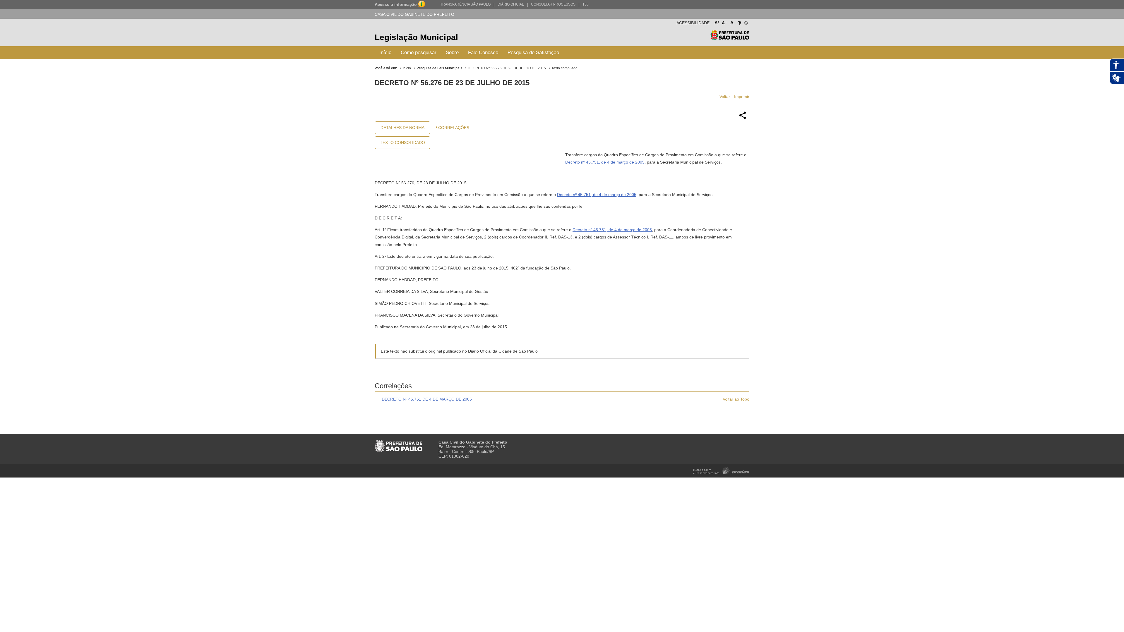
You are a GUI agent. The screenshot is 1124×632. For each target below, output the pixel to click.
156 (585, 4)
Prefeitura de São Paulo (729, 38)
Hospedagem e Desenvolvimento (721, 470)
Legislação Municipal (416, 37)
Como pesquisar (418, 52)
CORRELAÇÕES (453, 127)
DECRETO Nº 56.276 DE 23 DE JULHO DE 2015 (507, 68)
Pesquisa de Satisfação (533, 52)
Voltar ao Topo (736, 399)
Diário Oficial (511, 4)
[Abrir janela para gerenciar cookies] (745, 22)
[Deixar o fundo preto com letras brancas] (738, 22)
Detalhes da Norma (402, 127)
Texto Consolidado (402, 142)
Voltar (724, 96)
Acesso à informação (396, 4)
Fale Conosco (483, 52)
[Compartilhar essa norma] (742, 118)
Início (385, 52)
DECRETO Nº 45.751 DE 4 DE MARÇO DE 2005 (427, 399)
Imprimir (741, 96)
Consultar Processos (553, 4)
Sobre (452, 52)
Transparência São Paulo (465, 4)
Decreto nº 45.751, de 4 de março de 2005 (605, 162)
